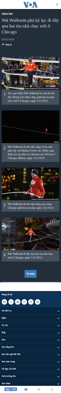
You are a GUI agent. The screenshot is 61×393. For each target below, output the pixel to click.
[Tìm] (52, 389)
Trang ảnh (7, 13)
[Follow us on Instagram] (24, 302)
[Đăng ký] (37, 302)
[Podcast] (31, 302)
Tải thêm (30, 274)
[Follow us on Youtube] (17, 302)
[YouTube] (25, 389)
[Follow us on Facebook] (4, 302)
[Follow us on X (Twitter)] (11, 302)
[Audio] (39, 389)
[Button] (6, 45)
